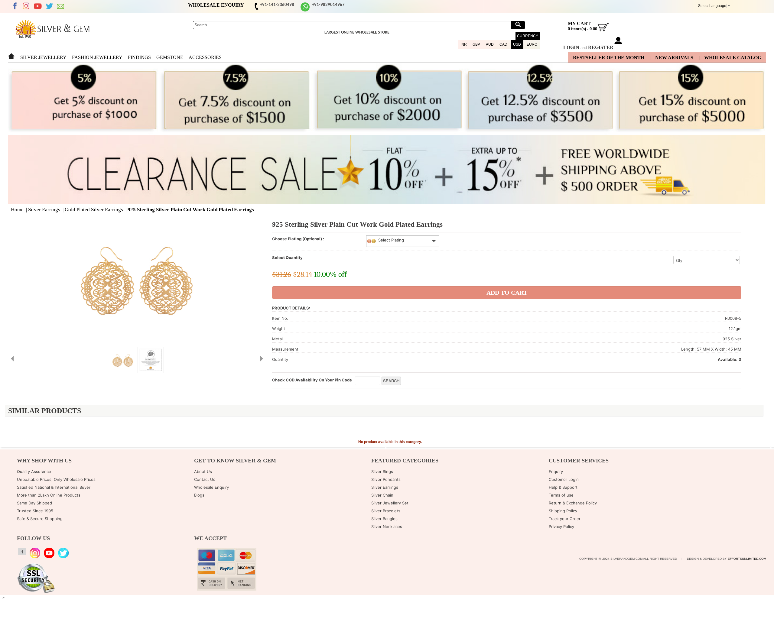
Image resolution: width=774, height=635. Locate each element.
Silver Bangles (384, 518)
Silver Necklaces (386, 526)
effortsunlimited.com (747, 558)
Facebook (15, 6)
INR (463, 44)
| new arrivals (671, 57)
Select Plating (391, 240)
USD (517, 44)
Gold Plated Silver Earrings (94, 209)
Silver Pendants (386, 479)
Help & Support (563, 487)
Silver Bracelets (385, 510)
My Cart (579, 23)
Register (600, 47)
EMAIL (61, 6)
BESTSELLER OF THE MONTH (608, 57)
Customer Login (564, 479)
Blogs (199, 495)
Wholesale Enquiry (211, 487)
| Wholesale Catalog (730, 57)
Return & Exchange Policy (573, 503)
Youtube (38, 6)
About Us (203, 471)
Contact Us (204, 479)
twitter (49, 6)
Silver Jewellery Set (389, 503)
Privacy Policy (561, 526)
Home (17, 209)
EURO (532, 44)
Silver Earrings (44, 209)
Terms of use (561, 495)
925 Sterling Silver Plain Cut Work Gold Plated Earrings (191, 209)
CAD (503, 44)
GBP (476, 44)
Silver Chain (382, 495)
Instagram (26, 6)
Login (571, 47)
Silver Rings (382, 471)
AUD (490, 44)
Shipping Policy (563, 510)
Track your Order (564, 518)
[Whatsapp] (305, 10)
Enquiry (556, 471)
